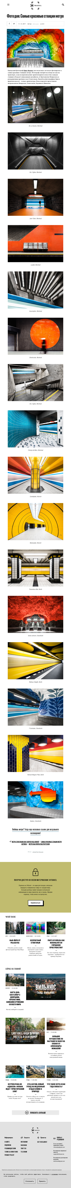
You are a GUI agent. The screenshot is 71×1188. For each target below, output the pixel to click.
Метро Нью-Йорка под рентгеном (39, 844)
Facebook (24, 1145)
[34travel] (35, 5)
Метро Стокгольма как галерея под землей (25, 842)
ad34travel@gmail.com (59, 1161)
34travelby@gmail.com (59, 1147)
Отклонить (30, 1181)
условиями (54, 1174)
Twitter (23, 1148)
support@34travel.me (58, 1154)
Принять (42, 1181)
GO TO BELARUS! (42, 1142)
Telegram (24, 1152)
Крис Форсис (28, 70)
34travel (36, 24)
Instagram (24, 1142)
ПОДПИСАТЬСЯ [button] (35, 903)
